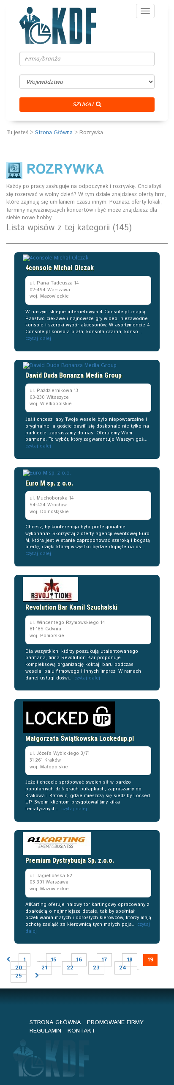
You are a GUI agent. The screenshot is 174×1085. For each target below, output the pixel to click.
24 (122, 968)
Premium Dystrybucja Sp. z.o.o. (69, 860)
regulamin (45, 1031)
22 (70, 968)
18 (130, 960)
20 (18, 968)
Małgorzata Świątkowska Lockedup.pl (79, 738)
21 (44, 968)
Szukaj (84, 104)
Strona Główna (54, 133)
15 (54, 960)
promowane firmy (115, 1022)
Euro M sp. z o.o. (49, 483)
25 (18, 976)
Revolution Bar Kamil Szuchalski (71, 607)
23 (96, 968)
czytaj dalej (38, 338)
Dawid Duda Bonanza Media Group (73, 375)
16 (79, 960)
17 (104, 960)
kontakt (81, 1031)
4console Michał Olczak (59, 268)
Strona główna (55, 1022)
